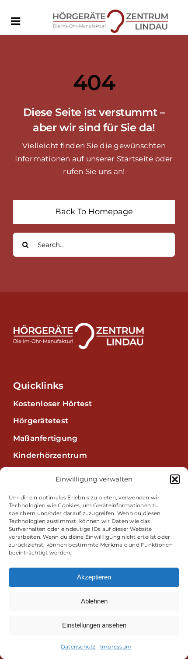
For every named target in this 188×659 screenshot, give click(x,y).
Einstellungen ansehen (94, 625)
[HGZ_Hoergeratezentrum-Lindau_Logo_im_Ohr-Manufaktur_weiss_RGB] (78, 325)
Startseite (135, 158)
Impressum (116, 646)
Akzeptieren (94, 577)
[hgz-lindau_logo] (111, 12)
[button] (175, 479)
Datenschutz (78, 646)
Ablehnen (94, 601)
